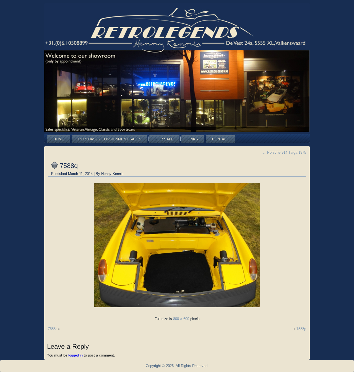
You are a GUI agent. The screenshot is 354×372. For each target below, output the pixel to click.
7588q (69, 165)
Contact (220, 139)
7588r (52, 329)
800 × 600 (181, 319)
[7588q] (177, 309)
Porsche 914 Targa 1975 (284, 152)
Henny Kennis (112, 174)
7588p (301, 329)
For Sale (164, 139)
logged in (75, 355)
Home (58, 139)
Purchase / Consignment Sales (109, 139)
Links (193, 139)
